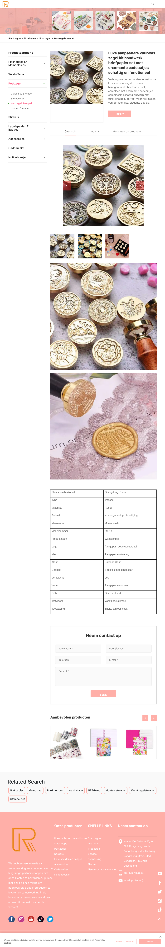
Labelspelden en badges (19, 128)
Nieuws (92, 864)
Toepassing (94, 859)
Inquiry (120, 113)
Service (92, 853)
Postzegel (44, 38)
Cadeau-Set (16, 148)
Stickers (13, 117)
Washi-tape (16, 74)
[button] (145, 718)
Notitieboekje (17, 157)
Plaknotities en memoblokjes (17, 63)
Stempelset (17, 98)
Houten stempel (20, 108)
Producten (30, 38)
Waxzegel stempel (64, 38)
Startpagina (14, 38)
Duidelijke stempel (21, 93)
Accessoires (16, 138)
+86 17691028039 (134, 873)
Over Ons (93, 843)
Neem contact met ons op (102, 869)
